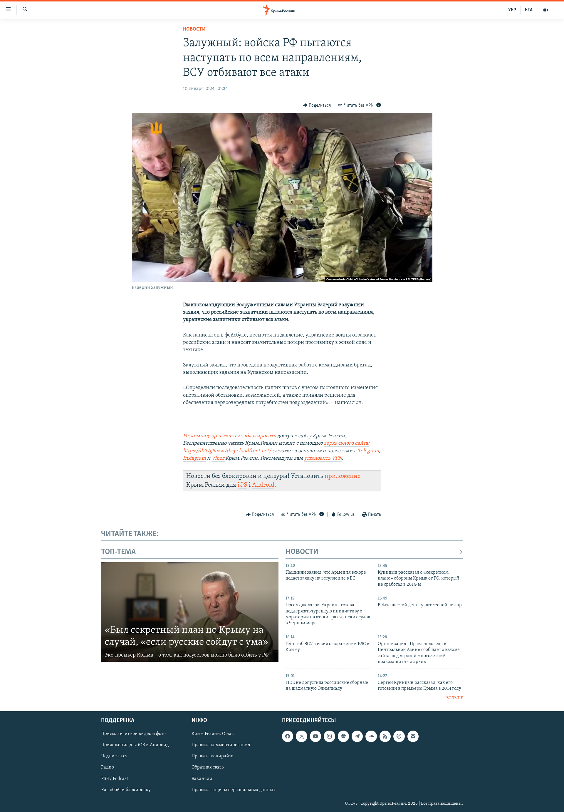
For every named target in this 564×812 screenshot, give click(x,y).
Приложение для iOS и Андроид (135, 745)
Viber (218, 458)
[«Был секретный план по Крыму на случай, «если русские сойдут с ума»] (189, 612)
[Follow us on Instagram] (329, 736)
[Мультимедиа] (546, 10)
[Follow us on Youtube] (315, 736)
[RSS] (385, 736)
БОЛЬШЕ (454, 698)
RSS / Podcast (114, 778)
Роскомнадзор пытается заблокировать (229, 436)
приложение (342, 476)
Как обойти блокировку (126, 790)
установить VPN (323, 458)
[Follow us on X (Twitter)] (301, 736)
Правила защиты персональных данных (234, 790)
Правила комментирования (221, 745)
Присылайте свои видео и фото (133, 733)
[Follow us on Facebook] (287, 736)
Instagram (194, 458)
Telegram (368, 451)
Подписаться (114, 756)
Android (263, 485)
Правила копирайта (213, 756)
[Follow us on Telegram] (357, 736)
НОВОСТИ (302, 552)
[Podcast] (398, 736)
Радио (107, 767)
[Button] (317, 105)
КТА (529, 10)
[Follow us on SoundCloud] (371, 736)
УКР (512, 10)
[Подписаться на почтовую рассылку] (413, 736)
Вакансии (202, 778)
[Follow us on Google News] (343, 736)
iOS (242, 485)
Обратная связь (208, 767)
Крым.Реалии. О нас (213, 733)
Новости (194, 29)
